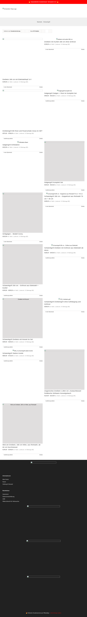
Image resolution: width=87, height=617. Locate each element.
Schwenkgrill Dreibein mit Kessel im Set (18, 339)
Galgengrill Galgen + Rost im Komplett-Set (60, 93)
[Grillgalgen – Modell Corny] (23, 213)
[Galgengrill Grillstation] (23, 142)
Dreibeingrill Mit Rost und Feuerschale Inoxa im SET (22, 131)
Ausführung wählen (8, 138)
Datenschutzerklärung (8, 496)
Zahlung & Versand (8, 484)
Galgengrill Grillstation (11, 145)
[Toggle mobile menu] (83, 13)
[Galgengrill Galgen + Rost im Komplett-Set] (64, 91)
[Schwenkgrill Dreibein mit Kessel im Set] (23, 318)
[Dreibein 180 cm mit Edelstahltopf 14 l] (23, 58)
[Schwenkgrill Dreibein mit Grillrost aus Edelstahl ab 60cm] (64, 245)
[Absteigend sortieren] (27, 31)
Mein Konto (6, 479)
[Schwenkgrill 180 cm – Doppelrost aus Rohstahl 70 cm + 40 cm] (64, 194)
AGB (4, 499)
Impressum (6, 494)
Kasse (4, 481)
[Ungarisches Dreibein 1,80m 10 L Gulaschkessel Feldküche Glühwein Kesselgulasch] (64, 370)
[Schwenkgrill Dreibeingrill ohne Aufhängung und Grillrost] (64, 299)
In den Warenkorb (8, 87)
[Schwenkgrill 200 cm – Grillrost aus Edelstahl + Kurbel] (23, 264)
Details (41, 87)
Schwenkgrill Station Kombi (13, 353)
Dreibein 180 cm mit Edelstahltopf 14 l (17, 79)
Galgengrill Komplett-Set (53, 182)
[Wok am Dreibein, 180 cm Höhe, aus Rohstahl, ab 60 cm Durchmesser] (23, 423)
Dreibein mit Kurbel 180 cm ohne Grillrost (60, 42)
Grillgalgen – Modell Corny (13, 234)
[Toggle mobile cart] (80, 13)
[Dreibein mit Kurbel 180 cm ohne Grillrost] (64, 39)
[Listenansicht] (50, 31)
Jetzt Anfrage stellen (55, 613)
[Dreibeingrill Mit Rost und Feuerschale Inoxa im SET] (23, 110)
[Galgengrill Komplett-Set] (64, 161)
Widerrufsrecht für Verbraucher (11, 501)
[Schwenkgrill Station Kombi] (23, 351)
